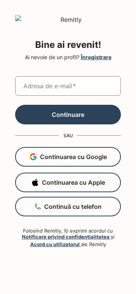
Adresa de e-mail (49, 86)
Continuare (68, 114)
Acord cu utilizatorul (55, 244)
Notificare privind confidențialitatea (66, 237)
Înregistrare (96, 57)
